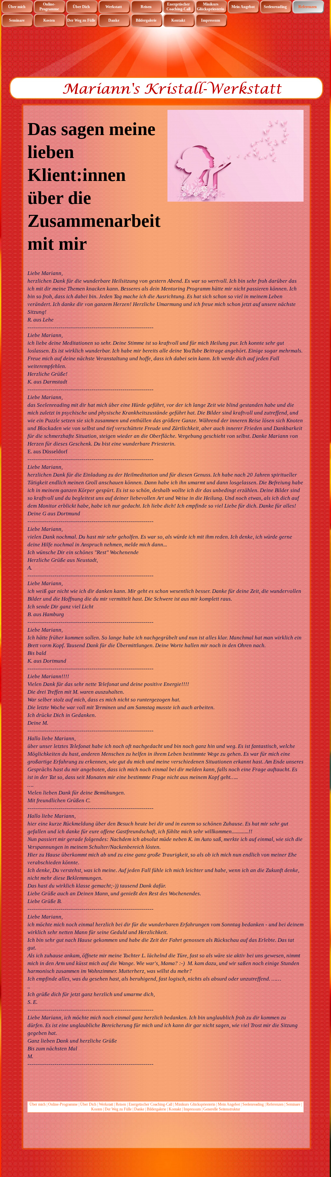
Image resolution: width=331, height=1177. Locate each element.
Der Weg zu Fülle (118, 1109)
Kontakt (175, 1109)
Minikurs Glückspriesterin (195, 1104)
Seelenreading (253, 1104)
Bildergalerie (156, 1109)
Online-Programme (63, 1104)
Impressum (192, 1109)
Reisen (121, 1104)
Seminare (293, 1104)
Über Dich (88, 1104)
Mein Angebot (229, 1104)
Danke (139, 1109)
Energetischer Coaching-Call (150, 1104)
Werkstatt (106, 1104)
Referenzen (274, 1104)
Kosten (96, 1109)
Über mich (37, 1104)
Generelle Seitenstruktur (221, 1109)
